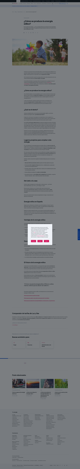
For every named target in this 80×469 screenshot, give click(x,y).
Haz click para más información (36, 232)
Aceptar (46, 241)
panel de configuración (40, 235)
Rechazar (40, 241)
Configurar (33, 241)
